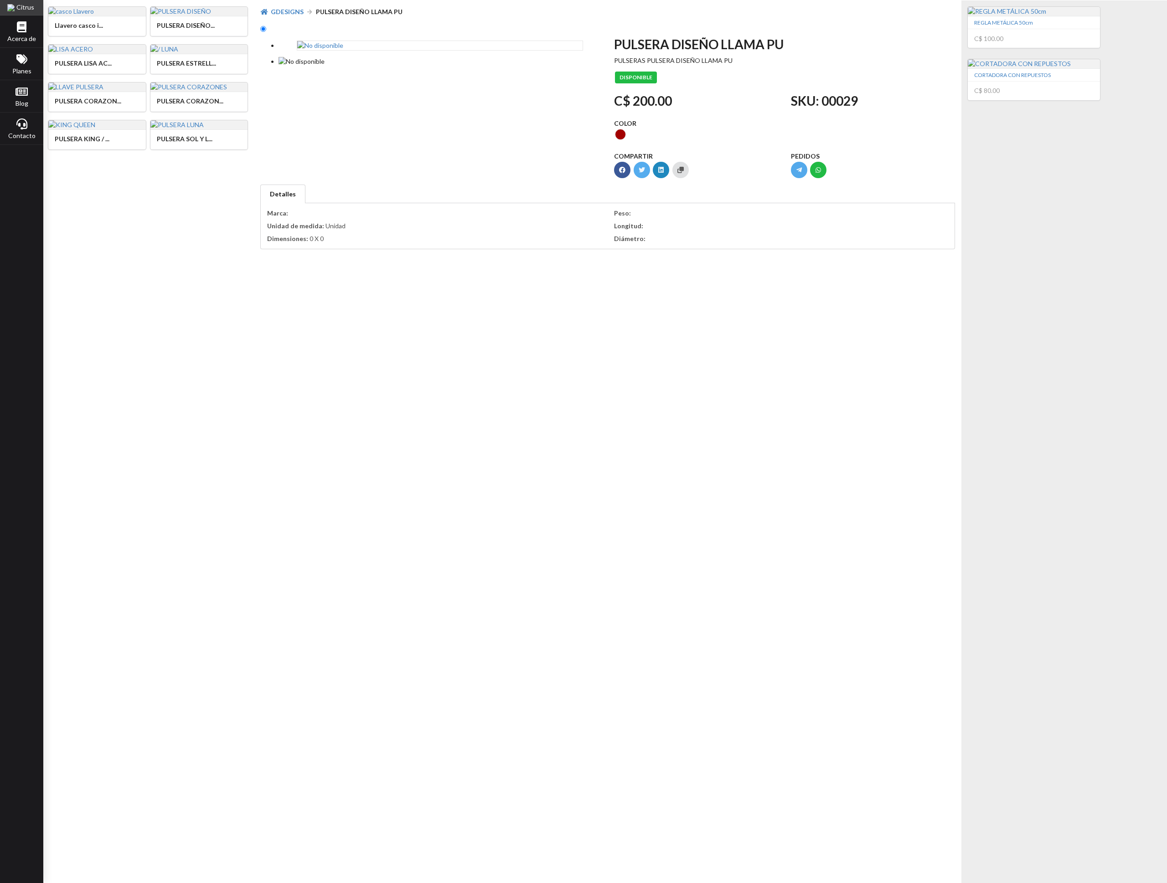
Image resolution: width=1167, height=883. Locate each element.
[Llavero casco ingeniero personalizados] (97, 11)
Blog (21, 103)
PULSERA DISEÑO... (186, 25)
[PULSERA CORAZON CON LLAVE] (97, 87)
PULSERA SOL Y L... (184, 139)
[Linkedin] (661, 170)
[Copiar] (680, 170)
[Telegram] (799, 170)
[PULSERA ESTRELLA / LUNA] (199, 49)
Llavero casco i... (79, 25)
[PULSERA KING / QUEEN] (97, 124)
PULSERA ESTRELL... (186, 63)
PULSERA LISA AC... (83, 63)
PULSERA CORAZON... (88, 101)
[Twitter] (642, 170)
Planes (21, 71)
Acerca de (21, 38)
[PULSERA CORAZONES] (199, 87)
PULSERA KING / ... (82, 139)
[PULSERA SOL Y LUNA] (199, 124)
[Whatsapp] (818, 170)
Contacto (22, 135)
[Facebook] (622, 170)
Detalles (283, 194)
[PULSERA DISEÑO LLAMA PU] (199, 11)
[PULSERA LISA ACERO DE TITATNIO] (97, 49)
